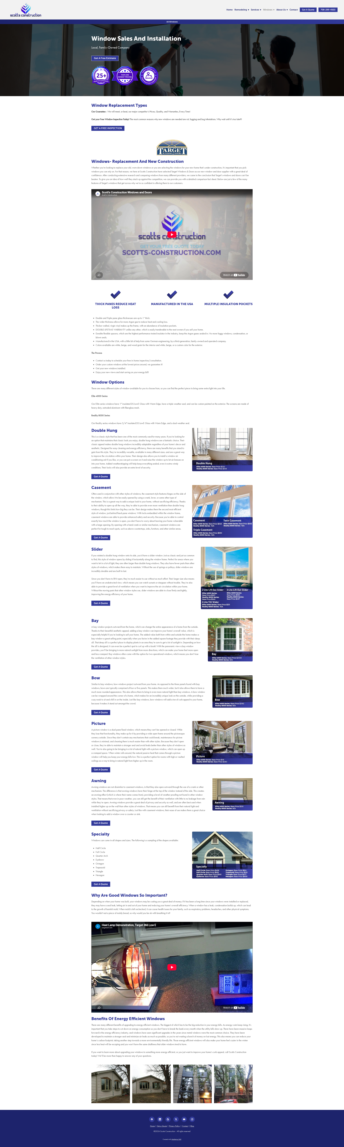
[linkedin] (160, 1119)
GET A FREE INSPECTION (108, 128)
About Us (282, 10)
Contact (294, 10)
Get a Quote (308, 10)
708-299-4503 (328, 10)
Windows (268, 10)
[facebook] (152, 1119)
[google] (168, 1119)
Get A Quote (101, 476)
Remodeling (241, 10)
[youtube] (184, 1119)
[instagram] (192, 1119)
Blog (192, 1126)
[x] (176, 1119)
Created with (172, 1139)
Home (229, 10)
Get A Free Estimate (105, 58)
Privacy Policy (174, 1126)
